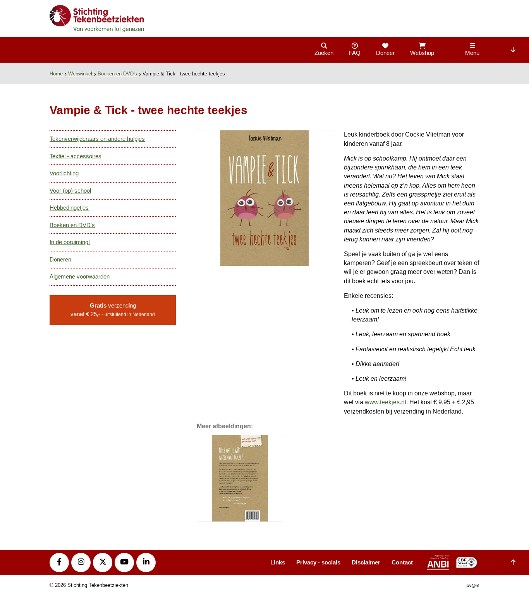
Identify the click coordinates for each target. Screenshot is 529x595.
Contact (402, 562)
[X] (102, 562)
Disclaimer (366, 562)
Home (56, 74)
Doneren (60, 259)
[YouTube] (124, 562)
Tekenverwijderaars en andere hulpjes (97, 138)
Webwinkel (80, 74)
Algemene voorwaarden (80, 276)
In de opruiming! (70, 242)
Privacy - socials (318, 562)
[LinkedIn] (146, 562)
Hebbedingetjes (69, 207)
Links (277, 562)
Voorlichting (64, 173)
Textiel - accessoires (75, 156)
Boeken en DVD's (117, 74)
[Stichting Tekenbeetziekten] (97, 19)
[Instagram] (81, 562)
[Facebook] (59, 562)
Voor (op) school (70, 190)
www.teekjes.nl (385, 402)
